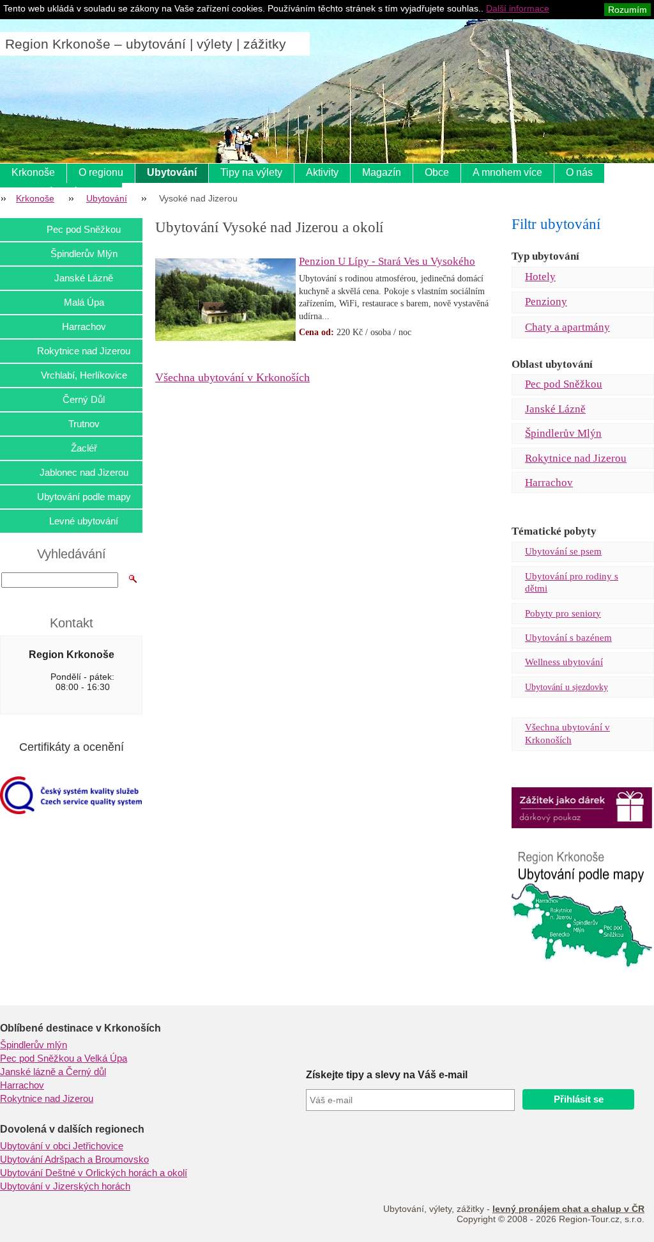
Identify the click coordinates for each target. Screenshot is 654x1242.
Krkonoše (33, 172)
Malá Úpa (84, 302)
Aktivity (322, 172)
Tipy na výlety (251, 172)
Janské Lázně (555, 409)
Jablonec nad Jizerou (84, 472)
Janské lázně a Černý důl (53, 1072)
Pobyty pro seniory (563, 613)
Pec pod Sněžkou (563, 384)
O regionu (101, 172)
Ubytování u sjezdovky (566, 687)
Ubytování (172, 172)
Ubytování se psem (563, 551)
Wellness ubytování (564, 662)
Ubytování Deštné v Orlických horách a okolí (93, 1173)
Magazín (381, 172)
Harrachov (549, 482)
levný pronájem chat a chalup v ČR (568, 1209)
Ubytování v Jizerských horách (65, 1186)
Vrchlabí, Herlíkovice (84, 375)
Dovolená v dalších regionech (72, 1129)
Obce (437, 172)
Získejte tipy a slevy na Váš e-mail (387, 1074)
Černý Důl (84, 399)
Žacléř (84, 448)
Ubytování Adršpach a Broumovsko (74, 1159)
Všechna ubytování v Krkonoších (232, 377)
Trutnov (84, 423)
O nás (579, 172)
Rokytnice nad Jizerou (576, 458)
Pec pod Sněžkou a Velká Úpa (63, 1058)
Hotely (540, 277)
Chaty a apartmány (567, 327)
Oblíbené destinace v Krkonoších (80, 1028)
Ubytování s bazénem (568, 638)
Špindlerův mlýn (33, 1045)
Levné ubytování (83, 520)
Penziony (546, 301)
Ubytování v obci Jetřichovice (61, 1146)
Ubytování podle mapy (84, 496)
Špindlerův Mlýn (563, 433)
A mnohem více (507, 172)
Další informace (517, 8)
